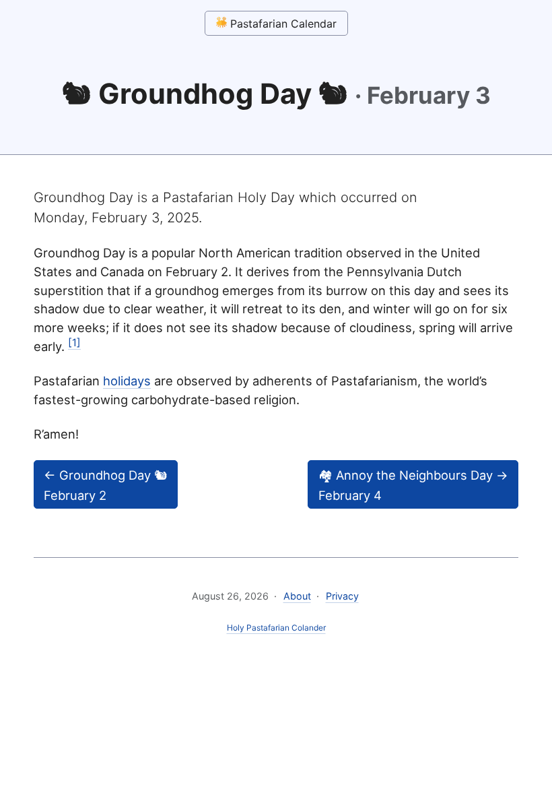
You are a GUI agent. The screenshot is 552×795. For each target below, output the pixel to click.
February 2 (105, 485)
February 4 (413, 485)
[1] (74, 342)
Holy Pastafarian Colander (276, 628)
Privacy (342, 596)
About (297, 596)
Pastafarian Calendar (282, 23)
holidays (127, 380)
